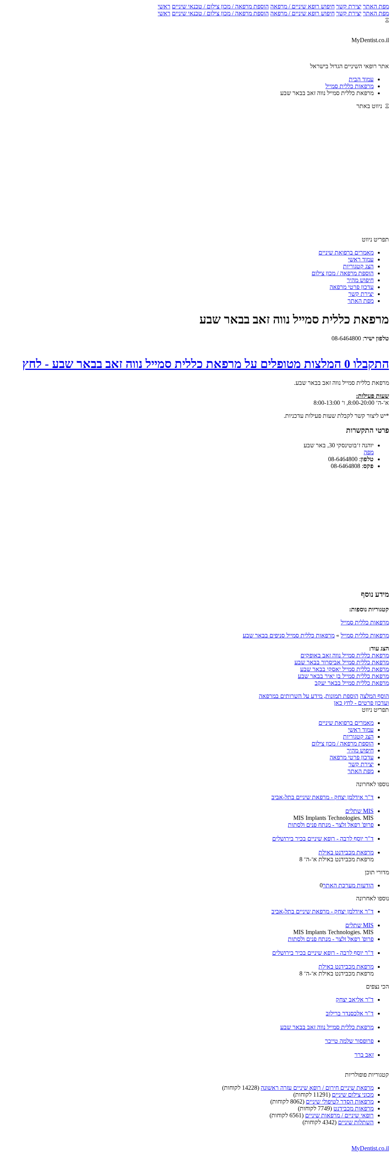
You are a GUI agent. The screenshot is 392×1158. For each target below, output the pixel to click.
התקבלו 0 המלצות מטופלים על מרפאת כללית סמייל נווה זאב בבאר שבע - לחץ (205, 364)
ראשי (164, 6)
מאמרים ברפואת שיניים (346, 252)
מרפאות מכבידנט (353, 1108)
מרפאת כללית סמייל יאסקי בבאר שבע (344, 669)
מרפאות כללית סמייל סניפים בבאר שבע (289, 635)
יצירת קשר (348, 6)
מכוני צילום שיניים (353, 1094)
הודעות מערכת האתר (348, 885)
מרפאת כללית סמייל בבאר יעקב (352, 683)
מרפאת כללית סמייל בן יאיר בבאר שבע (343, 676)
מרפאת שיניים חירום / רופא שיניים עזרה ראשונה (317, 1087)
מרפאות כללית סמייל (365, 622)
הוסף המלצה (374, 696)
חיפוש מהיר (360, 280)
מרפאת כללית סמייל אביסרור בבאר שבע (341, 662)
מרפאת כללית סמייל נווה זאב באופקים (345, 655)
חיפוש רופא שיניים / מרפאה (302, 6)
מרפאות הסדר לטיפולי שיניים (340, 1101)
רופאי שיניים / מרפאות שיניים (339, 1115)
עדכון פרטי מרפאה (352, 287)
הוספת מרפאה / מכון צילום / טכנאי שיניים (220, 6)
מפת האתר (376, 6)
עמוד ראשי (361, 259)
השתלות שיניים (356, 1122)
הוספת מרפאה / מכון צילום (343, 273)
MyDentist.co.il (370, 1148)
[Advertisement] (196, 176)
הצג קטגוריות (358, 266)
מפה (369, 452)
